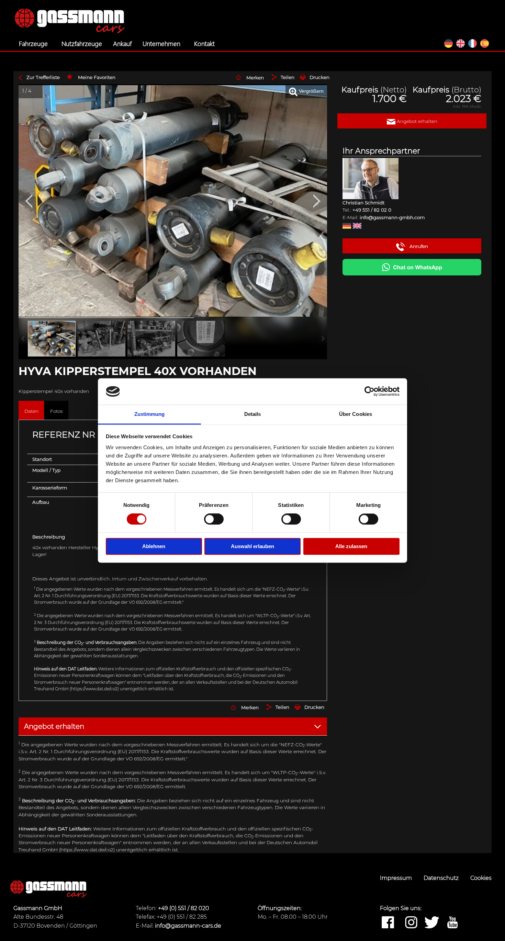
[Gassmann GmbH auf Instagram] (411, 923)
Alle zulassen (351, 546)
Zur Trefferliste (43, 77)
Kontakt (204, 43)
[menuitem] (34, 43)
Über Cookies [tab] (355, 414)
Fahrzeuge (33, 43)
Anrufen (418, 246)
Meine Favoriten (96, 77)
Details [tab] (252, 414)
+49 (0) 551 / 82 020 (183, 908)
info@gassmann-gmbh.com (392, 217)
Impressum (396, 878)
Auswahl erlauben (252, 546)
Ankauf (122, 43)
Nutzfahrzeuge (81, 43)
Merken (255, 77)
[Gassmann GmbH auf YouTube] (452, 923)
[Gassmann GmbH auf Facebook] (388, 923)
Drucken (319, 77)
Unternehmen (161, 43)
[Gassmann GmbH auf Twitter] (432, 923)
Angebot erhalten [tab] (54, 726)
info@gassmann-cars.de (188, 925)
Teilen (287, 77)
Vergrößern (311, 91)
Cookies (481, 878)
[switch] (214, 519)
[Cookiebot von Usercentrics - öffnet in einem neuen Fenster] (369, 391)
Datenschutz (442, 878)
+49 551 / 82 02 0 (371, 210)
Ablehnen (153, 546)
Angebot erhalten (416, 121)
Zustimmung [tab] (149, 414)
